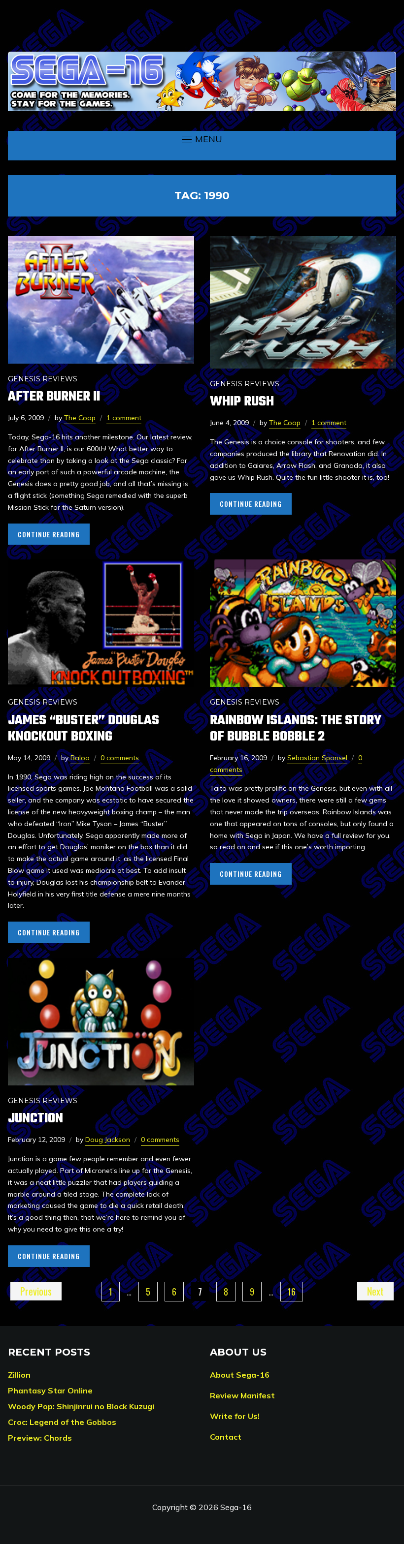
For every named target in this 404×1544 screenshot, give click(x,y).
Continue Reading (49, 534)
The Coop (80, 417)
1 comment (123, 417)
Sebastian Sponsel (317, 757)
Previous (36, 1291)
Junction (35, 1118)
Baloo (80, 757)
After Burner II (54, 396)
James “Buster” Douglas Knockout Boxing (83, 728)
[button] (202, 139)
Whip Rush (242, 401)
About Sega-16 (239, 1375)
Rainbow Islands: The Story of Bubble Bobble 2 (295, 728)
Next (375, 1291)
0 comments (120, 757)
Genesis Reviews (42, 378)
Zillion (19, 1375)
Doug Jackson (107, 1139)
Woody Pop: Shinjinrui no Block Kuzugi (81, 1406)
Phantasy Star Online (50, 1390)
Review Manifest (242, 1395)
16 (292, 1291)
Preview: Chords (40, 1438)
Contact (225, 1437)
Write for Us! (235, 1416)
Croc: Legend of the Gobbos (62, 1422)
